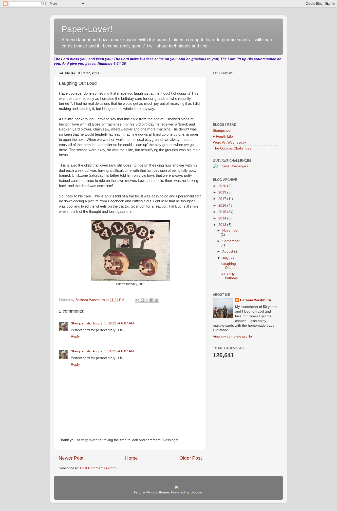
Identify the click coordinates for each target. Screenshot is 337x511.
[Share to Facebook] (151, 300)
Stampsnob (222, 130)
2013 (222, 225)
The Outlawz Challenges (232, 148)
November (230, 230)
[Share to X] (147, 300)
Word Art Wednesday (229, 142)
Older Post (190, 458)
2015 (222, 212)
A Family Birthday (229, 276)
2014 (222, 218)
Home (131, 458)
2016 (222, 205)
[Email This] (137, 300)
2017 (222, 199)
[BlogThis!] (142, 300)
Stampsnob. (81, 323)
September (231, 241)
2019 (222, 192)
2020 (222, 186)
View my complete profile (232, 336)
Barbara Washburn (255, 300)
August (228, 251)
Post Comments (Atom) (98, 468)
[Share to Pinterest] (156, 300)
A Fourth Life (223, 136)
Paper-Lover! (86, 29)
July (225, 258)
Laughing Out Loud (230, 266)
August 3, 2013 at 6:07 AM (113, 323)
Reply (75, 336)
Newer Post (71, 458)
